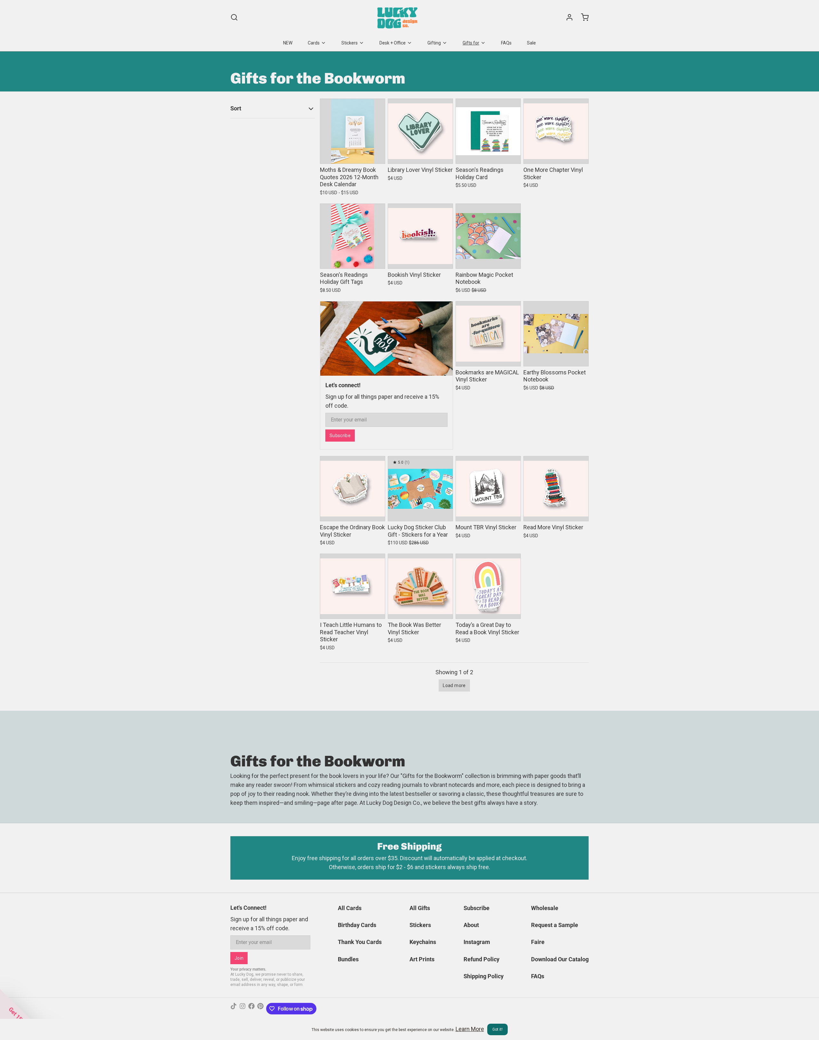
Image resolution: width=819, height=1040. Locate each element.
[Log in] (567, 17)
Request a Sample (554, 925)
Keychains (423, 942)
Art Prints (422, 959)
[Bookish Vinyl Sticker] (420, 236)
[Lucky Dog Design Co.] (398, 17)
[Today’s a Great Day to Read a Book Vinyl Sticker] (488, 586)
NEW (287, 42)
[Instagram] (242, 1008)
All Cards (350, 908)
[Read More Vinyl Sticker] (556, 488)
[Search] (234, 17)
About (471, 925)
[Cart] (582, 17)
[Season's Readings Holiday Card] (488, 131)
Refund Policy (481, 959)
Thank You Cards (360, 942)
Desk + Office (392, 42)
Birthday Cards (357, 925)
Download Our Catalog (560, 959)
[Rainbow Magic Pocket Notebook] (488, 236)
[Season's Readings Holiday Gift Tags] (352, 236)
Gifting (434, 42)
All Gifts (420, 908)
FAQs (506, 42)
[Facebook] (251, 1008)
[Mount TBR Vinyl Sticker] (488, 488)
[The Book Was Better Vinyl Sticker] (420, 586)
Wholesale (544, 908)
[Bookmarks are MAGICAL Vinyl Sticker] (488, 333)
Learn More (470, 1029)
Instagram (477, 942)
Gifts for (471, 42)
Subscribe (340, 435)
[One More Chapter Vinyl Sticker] (556, 131)
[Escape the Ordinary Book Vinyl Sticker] (352, 488)
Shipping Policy (484, 976)
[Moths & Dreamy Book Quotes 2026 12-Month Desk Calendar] (352, 131)
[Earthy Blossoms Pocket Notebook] (556, 333)
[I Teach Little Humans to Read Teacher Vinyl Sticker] (352, 586)
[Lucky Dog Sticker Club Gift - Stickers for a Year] (420, 488)
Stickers (349, 42)
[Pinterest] (260, 1008)
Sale (531, 42)
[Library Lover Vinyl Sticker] (420, 131)
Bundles (348, 959)
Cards (314, 42)
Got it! (497, 1029)
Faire (538, 942)
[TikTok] (233, 1008)
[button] (352, 154)
